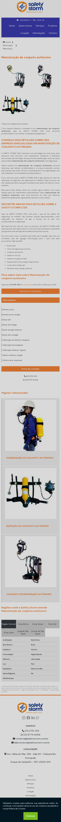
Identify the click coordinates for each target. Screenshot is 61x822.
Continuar (30, 816)
